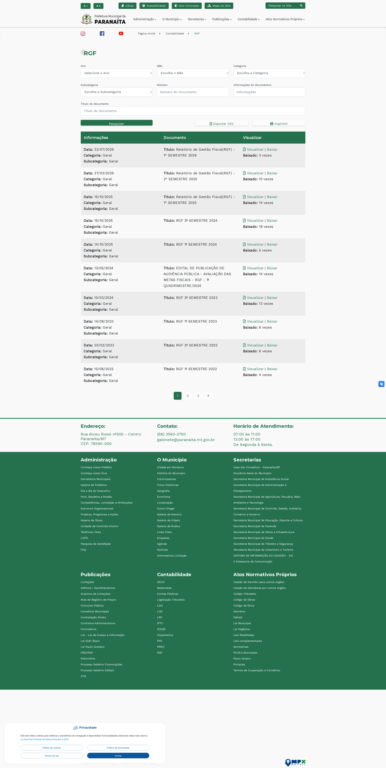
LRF (159, 617)
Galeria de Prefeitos (94, 484)
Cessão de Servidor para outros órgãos (258, 582)
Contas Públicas (167, 593)
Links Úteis (164, 532)
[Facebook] (102, 33)
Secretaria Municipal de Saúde (253, 537)
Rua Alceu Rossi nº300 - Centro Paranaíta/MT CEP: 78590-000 (111, 439)
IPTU (160, 623)
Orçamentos (165, 635)
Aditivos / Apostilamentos (98, 587)
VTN (83, 676)
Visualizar (255, 149)
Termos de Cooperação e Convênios (256, 670)
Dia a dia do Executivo (95, 490)
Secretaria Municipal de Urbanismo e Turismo (263, 549)
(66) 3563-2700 (171, 434)
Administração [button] (144, 19)
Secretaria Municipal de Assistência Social (261, 479)
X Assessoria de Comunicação (252, 561)
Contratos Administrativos (98, 623)
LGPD (84, 537)
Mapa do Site (221, 5)
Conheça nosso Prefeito (96, 467)
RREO (160, 646)
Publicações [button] (221, 19)
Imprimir (280, 124)
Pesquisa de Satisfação (96, 543)
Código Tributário (244, 593)
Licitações (87, 582)
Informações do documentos (252, 84)
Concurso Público (92, 605)
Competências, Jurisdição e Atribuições (106, 502)
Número (162, 84)
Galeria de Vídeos (168, 520)
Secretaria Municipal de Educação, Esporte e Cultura (268, 520)
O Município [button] (171, 19)
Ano (83, 65)
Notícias (162, 549)
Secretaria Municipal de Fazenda (254, 526)
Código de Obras (244, 599)
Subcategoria (89, 84)
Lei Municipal (242, 623)
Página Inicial (146, 33)
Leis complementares (247, 640)
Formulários (88, 629)
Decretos (239, 611)
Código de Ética (243, 605)
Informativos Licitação (172, 555)
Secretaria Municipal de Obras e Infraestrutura (263, 532)
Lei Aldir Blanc (90, 640)
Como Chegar (166, 508)
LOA (160, 611)
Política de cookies (51, 747)
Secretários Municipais (95, 479)
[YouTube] (121, 33)
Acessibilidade (156, 5)
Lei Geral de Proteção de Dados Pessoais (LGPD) (45, 739)
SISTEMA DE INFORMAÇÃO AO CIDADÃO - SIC (263, 555)
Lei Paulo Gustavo (92, 646)
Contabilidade (175, 33)
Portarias (239, 664)
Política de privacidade (118, 747)
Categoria (239, 65)
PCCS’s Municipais (245, 652)
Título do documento (95, 103)
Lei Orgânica (241, 629)
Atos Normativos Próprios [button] (284, 19)
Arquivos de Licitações (95, 593)
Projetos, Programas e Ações (99, 514)
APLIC (161, 582)
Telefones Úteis (91, 532)
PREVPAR (87, 652)
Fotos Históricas (168, 484)
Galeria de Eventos (169, 514)
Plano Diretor (242, 658)
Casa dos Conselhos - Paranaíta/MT (256, 467)
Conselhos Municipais (95, 611)
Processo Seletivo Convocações (101, 664)
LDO (160, 605)
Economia (163, 496)
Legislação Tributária (171, 599)
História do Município (171, 473)
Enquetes (163, 537)
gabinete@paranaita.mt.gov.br (186, 439)
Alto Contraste (189, 5)
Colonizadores (166, 479)
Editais (237, 617)
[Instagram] (83, 33)
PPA (159, 640)
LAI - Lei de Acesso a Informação (102, 635)
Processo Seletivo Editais (97, 670)
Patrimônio (88, 658)
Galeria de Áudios (168, 526)
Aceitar (118, 755)
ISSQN (161, 629)
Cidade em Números (170, 467)
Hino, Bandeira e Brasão (96, 496)
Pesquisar (116, 124)
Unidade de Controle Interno (99, 526)
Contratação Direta (93, 617)
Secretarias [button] (196, 19)
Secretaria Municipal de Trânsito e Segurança (263, 543)
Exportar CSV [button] (223, 124)
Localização (165, 502)
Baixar (272, 149)
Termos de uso (51, 755)
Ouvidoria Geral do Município (252, 473)
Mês (159, 65)
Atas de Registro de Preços (98, 599)
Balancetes (164, 587)
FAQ (83, 549)
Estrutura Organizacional (97, 508)
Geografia (163, 490)
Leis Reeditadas (243, 635)
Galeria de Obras (91, 520)
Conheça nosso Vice (94, 473)
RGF (197, 33)
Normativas (240, 646)
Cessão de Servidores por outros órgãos (259, 587)
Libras (129, 5)
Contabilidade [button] (248, 19)
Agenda (162, 543)
